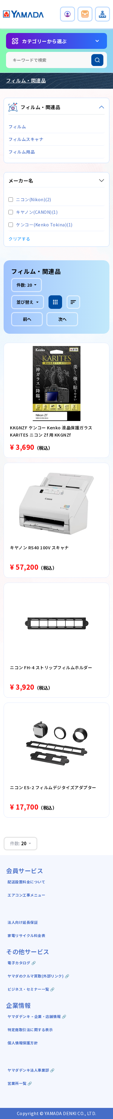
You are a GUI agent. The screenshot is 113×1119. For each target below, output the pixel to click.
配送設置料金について (27, 881)
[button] (67, 14)
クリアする (19, 239)
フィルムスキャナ (25, 139)
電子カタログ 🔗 (22, 962)
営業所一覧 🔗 (20, 1083)
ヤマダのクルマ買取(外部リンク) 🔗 (38, 975)
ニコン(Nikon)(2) (33, 199)
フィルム (17, 127)
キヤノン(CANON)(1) (37, 212)
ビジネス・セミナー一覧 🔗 (31, 989)
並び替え (25, 302)
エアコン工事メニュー (26, 894)
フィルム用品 (21, 152)
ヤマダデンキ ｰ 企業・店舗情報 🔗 (37, 1016)
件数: (24, 285)
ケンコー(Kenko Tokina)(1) (44, 225)
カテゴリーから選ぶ (44, 41)
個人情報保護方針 (23, 1042)
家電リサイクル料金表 (26, 935)
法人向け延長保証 (23, 922)
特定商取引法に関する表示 (30, 1029)
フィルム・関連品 (26, 80)
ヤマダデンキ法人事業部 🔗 (31, 1070)
